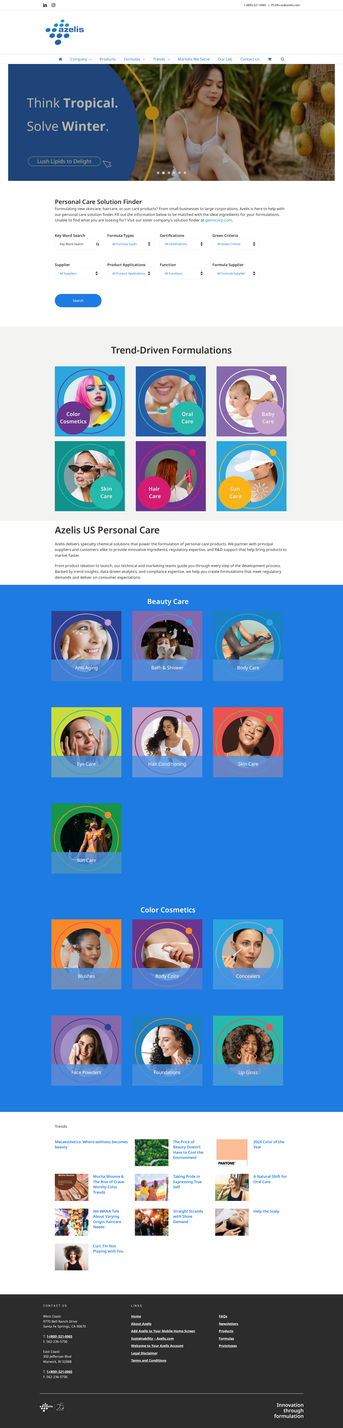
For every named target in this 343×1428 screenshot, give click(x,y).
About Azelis (141, 1323)
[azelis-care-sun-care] (252, 443)
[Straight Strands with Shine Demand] (151, 1222)
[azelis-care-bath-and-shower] (167, 612)
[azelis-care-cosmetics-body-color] (167, 921)
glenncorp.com (218, 220)
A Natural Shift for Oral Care (270, 1179)
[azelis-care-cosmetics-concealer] (248, 921)
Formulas (226, 1338)
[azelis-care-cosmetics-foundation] (167, 1017)
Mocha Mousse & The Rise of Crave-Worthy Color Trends (109, 1184)
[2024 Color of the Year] (232, 1152)
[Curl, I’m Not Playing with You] (71, 1257)
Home (136, 1316)
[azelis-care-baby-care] (252, 368)
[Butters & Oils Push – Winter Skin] (171, 123)
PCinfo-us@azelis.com (285, 5)
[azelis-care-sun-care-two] (86, 805)
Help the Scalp (266, 1211)
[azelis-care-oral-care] (171, 368)
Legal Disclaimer (144, 1353)
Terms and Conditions (148, 1360)
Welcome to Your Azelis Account (157, 1345)
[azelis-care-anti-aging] (86, 612)
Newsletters (228, 1323)
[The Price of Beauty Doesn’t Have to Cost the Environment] (151, 1152)
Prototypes (228, 1345)
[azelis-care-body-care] (248, 612)
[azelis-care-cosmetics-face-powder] (86, 1017)
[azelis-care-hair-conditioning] (167, 709)
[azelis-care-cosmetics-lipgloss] (248, 1017)
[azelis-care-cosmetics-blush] (86, 921)
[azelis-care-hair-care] (171, 443)
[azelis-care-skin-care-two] (248, 709)
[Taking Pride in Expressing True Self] (151, 1187)
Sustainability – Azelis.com (152, 1338)
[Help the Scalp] (232, 1222)
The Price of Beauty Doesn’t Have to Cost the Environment (188, 1149)
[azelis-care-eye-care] (86, 709)
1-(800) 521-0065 (59, 1336)
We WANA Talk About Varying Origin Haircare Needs (107, 1219)
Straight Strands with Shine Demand (188, 1216)
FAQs (223, 1316)
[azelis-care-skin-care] (90, 443)
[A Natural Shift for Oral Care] (232, 1187)
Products (226, 1331)
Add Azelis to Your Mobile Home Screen (163, 1331)
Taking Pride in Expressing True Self (187, 1181)
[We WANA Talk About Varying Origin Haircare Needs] (71, 1222)
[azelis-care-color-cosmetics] (90, 368)
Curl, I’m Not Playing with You (108, 1248)
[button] (282, 59)
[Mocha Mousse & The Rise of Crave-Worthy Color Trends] (71, 1187)
